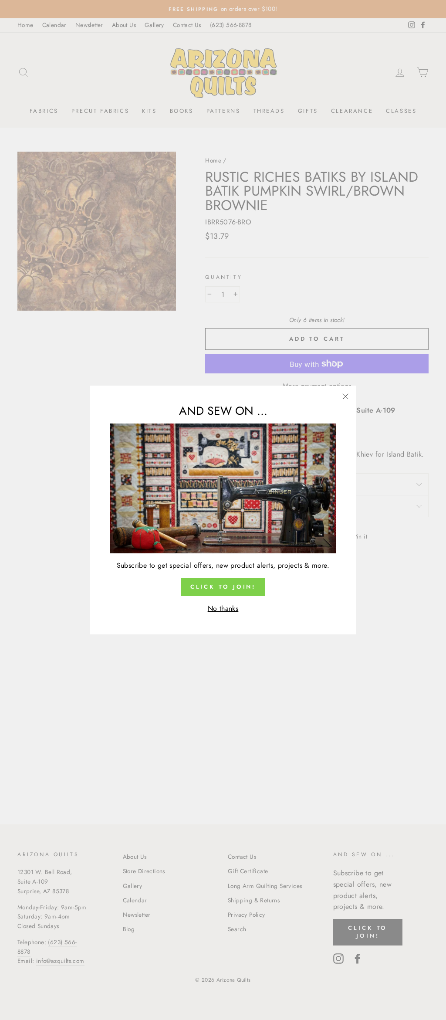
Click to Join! (223, 587)
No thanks (223, 608)
